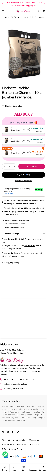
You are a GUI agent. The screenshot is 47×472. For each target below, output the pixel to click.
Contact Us (34, 440)
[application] (23, 318)
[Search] (39, 11)
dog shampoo (39, 417)
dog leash (39, 415)
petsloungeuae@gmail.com (16, 384)
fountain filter (39, 412)
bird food (21, 420)
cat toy (12, 409)
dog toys (21, 406)
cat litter (31, 406)
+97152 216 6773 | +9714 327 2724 (19, 379)
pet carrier (26, 417)
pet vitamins (10, 420)
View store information (14, 228)
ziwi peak (22, 409)
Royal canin (15, 412)
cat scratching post (10, 417)
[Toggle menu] (2, 11)
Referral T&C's (8, 444)
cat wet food (8, 406)
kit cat (29, 415)
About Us (6, 440)
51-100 (13, 17)
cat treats (26, 412)
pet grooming (33, 409)
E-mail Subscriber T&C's (28, 444)
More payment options (23, 181)
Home (4, 17)
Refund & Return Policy (12, 449)
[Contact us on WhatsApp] (5, 454)
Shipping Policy (19, 440)
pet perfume (10, 415)
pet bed (20, 415)
